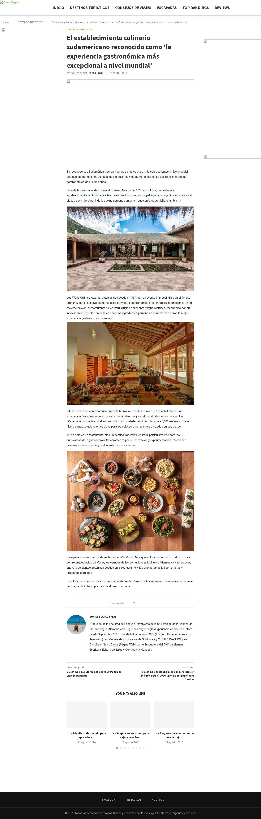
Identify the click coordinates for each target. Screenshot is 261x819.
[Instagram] (249, 7)
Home (5, 22)
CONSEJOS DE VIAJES (133, 7)
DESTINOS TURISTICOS (89, 7)
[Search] (259, 7)
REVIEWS (222, 7)
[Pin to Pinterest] (149, 603)
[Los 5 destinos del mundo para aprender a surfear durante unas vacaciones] (87, 715)
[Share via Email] (152, 603)
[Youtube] (253, 7)
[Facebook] (245, 7)
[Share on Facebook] (141, 603)
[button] (72, 725)
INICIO (58, 7)
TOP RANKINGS (195, 7)
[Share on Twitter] (145, 603)
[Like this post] (137, 603)
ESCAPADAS (167, 7)
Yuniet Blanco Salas (91, 72)
